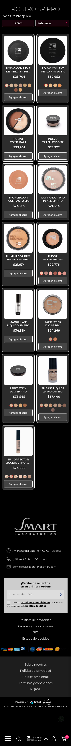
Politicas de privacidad (35, 620)
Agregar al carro (18, 97)
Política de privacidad (35, 670)
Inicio (5, 16)
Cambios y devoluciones (35, 626)
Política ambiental (35, 677)
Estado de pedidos (35, 638)
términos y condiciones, (36, 602)
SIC (35, 632)
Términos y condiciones (35, 683)
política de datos (35, 606)
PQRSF (35, 689)
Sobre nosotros (36, 664)
